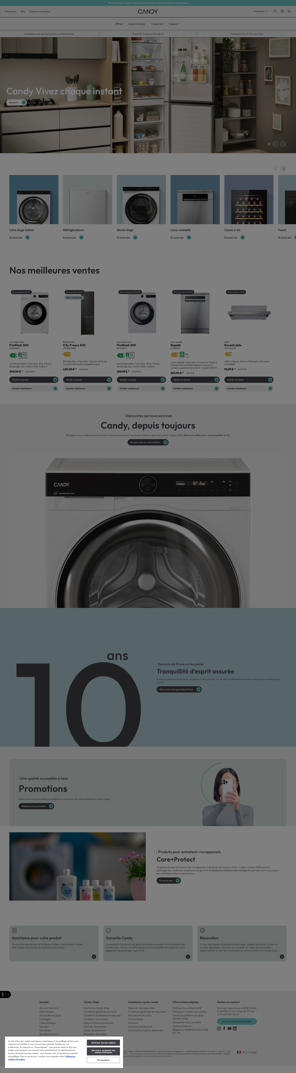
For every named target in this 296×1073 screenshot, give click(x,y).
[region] (64, 1052)
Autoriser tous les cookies (103, 1042)
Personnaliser (103, 1060)
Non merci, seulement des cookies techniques (103, 1051)
